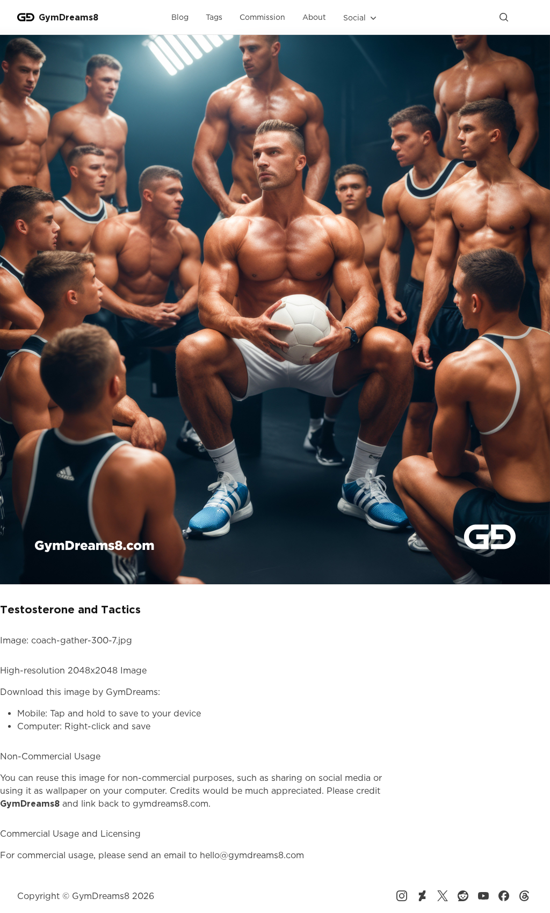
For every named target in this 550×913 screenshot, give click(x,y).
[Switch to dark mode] (524, 17)
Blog (180, 17)
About (314, 17)
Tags (214, 17)
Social (354, 17)
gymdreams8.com (170, 803)
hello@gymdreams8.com (252, 855)
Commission (262, 17)
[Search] (503, 17)
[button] (361, 17)
